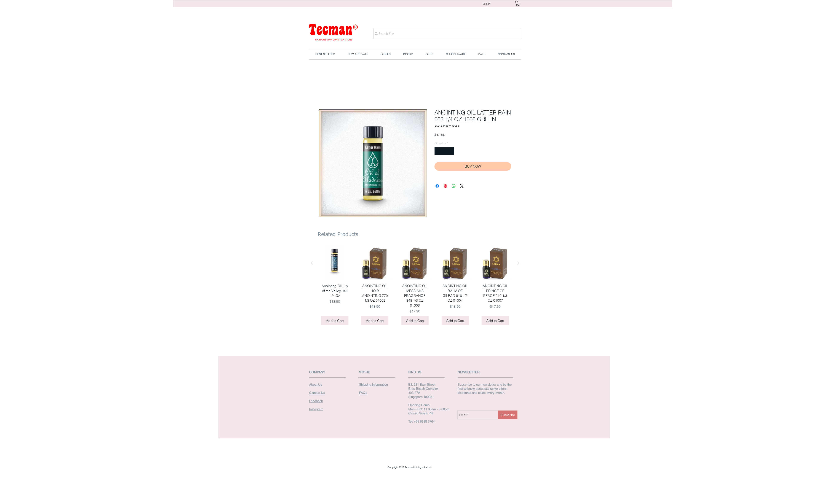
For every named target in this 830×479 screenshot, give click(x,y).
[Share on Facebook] (437, 186)
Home (323, 94)
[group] (415, 288)
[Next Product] (518, 263)
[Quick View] (335, 264)
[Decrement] (438, 152)
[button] (518, 3)
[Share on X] (461, 186)
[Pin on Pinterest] (445, 186)
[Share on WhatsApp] (453, 186)
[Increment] (451, 152)
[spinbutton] (444, 152)
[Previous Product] (311, 263)
